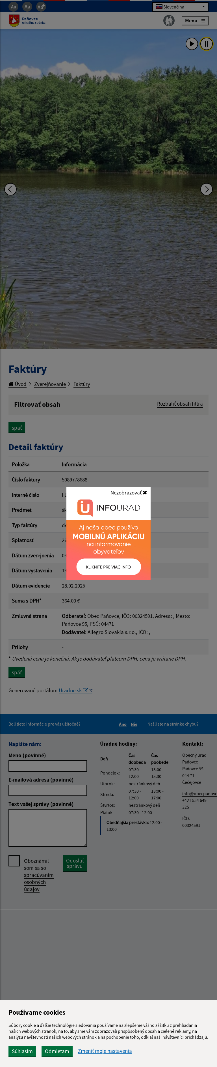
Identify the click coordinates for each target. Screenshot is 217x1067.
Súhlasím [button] (22, 1051)
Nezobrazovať (126, 492)
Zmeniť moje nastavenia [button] (105, 1051)
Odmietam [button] (57, 1051)
